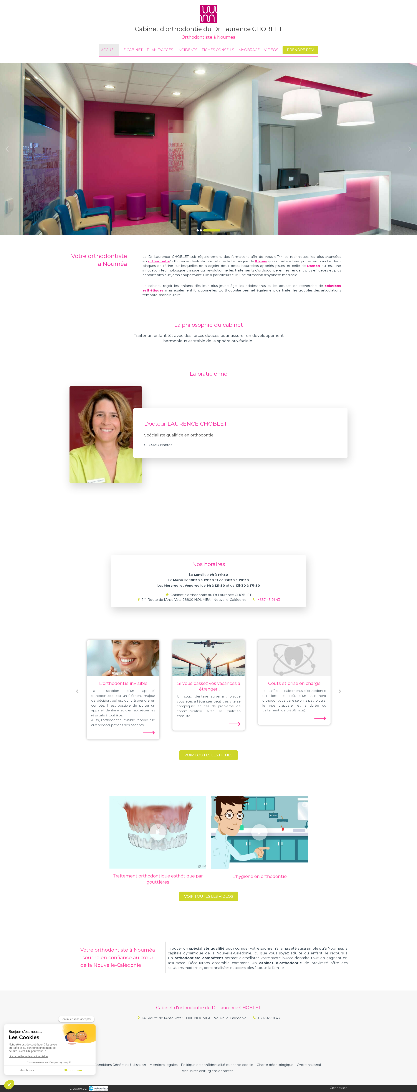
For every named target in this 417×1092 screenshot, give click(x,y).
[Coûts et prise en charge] (208, 658)
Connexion (339, 1088)
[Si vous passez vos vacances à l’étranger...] (123, 658)
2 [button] (201, 230)
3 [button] (211, 230)
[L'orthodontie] (294, 658)
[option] (208, 149)
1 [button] (198, 230)
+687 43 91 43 (269, 600)
